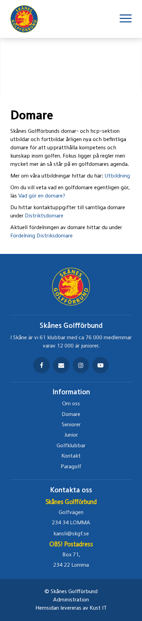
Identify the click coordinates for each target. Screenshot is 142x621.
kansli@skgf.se (71, 534)
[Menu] (122, 18)
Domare (71, 414)
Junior (71, 435)
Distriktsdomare (44, 216)
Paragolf (71, 467)
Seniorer (71, 425)
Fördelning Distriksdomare (41, 236)
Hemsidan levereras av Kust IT (71, 608)
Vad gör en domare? (41, 196)
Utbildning (117, 176)
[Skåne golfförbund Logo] (27, 18)
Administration (71, 600)
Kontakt (71, 456)
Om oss (71, 404)
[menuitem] (122, 18)
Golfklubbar (71, 446)
